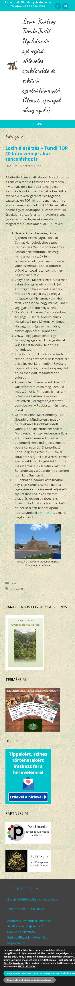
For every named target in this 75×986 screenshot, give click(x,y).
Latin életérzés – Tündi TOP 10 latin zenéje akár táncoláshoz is (36, 153)
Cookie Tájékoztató (21, 932)
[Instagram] (65, 6)
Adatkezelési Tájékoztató (25, 926)
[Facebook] (58, 6)
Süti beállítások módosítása (27, 937)
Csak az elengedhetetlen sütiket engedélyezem (29, 980)
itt (38, 214)
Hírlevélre (47, 512)
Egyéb (14, 583)
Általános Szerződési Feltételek (29, 921)
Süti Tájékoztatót (13, 963)
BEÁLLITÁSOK (26, 966)
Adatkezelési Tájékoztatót (57, 960)
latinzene (16, 588)
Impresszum (16, 943)
